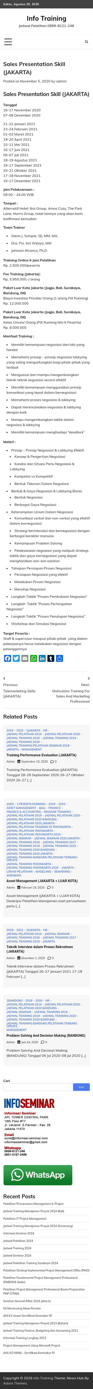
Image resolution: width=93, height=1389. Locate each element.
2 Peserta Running (31, 804)
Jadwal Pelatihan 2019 (24, 734)
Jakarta (12, 749)
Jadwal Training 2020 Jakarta (29, 853)
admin (61, 81)
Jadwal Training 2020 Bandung (30, 849)
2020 (19, 730)
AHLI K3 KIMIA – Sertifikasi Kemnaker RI (29, 1352)
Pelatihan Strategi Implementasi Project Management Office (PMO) (46, 1270)
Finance (54, 808)
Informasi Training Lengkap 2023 (24, 1338)
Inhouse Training (57, 811)
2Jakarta (33, 730)
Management (32, 749)
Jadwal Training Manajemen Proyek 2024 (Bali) (33, 1211)
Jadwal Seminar (18, 838)
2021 (19, 930)
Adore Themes (15, 1383)
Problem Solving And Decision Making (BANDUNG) (45, 1035)
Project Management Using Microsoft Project (31, 1345)
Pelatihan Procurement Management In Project (33, 1203)
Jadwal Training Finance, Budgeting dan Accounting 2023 (40, 1330)
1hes (10, 804)
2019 (9, 730)
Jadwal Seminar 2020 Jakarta (57, 838)
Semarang (62, 871)
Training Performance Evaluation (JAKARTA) (41, 755)
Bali (42, 808)
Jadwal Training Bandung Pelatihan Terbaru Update (41, 858)
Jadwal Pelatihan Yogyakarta (29, 830)
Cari (6, 1081)
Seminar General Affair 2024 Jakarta (27, 1301)
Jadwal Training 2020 (23, 742)
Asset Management (21, 808)
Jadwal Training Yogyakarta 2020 (32, 867)
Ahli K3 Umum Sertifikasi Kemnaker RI (27, 1315)
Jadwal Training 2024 (17, 1248)
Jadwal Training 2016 (23, 738)
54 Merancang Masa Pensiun (22, 1308)
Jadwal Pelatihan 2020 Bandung (31, 819)
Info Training (46, 18)
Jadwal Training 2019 (59, 738)
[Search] (86, 42)
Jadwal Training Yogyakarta (28, 864)
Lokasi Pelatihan (19, 871)
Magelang (43, 871)
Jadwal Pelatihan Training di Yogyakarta (38, 827)
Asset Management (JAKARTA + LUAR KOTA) (42, 881)
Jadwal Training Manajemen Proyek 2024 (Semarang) (38, 1226)
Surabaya (13, 875)
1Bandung (14, 1000)
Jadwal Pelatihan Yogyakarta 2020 (33, 834)
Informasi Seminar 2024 (18, 1233)
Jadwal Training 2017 (59, 842)
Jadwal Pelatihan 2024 (18, 1241)
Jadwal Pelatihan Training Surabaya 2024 (30, 1263)
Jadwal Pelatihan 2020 (62, 734)
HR (45, 730)
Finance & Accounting (23, 811)
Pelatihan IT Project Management (24, 1218)
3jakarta (33, 930)
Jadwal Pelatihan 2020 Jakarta (30, 823)
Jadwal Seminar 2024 (17, 1255)
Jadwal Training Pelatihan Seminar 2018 (37, 745)
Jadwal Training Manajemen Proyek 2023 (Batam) (35, 1323)
